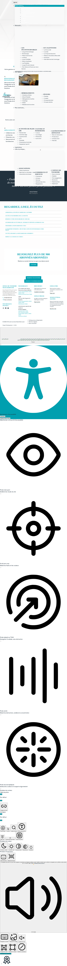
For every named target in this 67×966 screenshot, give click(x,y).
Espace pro (52, 293)
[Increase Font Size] (1, 794)
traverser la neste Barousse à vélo (15, 225)
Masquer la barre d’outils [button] (5, 418)
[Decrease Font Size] (1, 800)
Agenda (17, 187)
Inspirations (18, 147)
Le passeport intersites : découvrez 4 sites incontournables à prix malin (24, 229)
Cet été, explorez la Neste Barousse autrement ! (19, 233)
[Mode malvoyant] (0, 493)
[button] (0, 344)
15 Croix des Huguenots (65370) (24, 298)
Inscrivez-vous (53, 308)
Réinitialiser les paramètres (6, 953)
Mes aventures (19, 108)
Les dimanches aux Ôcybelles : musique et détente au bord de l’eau (24, 222)
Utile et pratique (19, 149)
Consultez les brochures (39, 291)
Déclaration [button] (3, 416)
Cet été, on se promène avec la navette (16, 215)
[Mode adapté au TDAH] (0, 641)
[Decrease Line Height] (1, 820)
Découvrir (18, 25)
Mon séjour (18, 72)
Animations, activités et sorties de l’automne (18, 212)
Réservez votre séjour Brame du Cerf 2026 (17, 219)
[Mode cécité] (0, 715)
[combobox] (33, 335)
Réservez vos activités (33, 277)
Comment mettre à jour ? (39, 863)
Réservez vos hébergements (33, 281)
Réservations (19, 6)
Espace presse (37, 301)
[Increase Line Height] (1, 814)
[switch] (0, 493)
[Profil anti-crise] (0, 567)
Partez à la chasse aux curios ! (14, 236)
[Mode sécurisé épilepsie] (0, 788)
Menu (15, 2)
